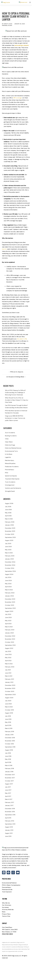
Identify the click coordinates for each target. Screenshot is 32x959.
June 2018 (8, 756)
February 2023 (9, 630)
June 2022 (8, 654)
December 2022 (10, 636)
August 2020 (9, 698)
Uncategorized (9, 485)
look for (4, 249)
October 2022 (9, 642)
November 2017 (10, 778)
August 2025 (9, 540)
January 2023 (9, 633)
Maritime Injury (9, 460)
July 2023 (8, 614)
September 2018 (10, 747)
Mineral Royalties (10, 463)
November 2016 (10, 812)
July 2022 (8, 651)
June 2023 (8, 617)
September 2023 (10, 608)
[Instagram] (13, 872)
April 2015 (8, 818)
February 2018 (9, 768)
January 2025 (9, 559)
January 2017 (9, 805)
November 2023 (10, 602)
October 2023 (9, 605)
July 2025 (8, 543)
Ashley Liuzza (8, 24)
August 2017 (9, 784)
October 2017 (9, 781)
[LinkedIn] (3, 872)
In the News (8, 454)
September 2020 (10, 694)
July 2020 (8, 701)
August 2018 (9, 750)
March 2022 (9, 664)
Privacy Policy (6, 914)
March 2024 (9, 590)
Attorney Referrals (8, 909)
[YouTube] (18, 872)
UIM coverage (17, 98)
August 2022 (9, 648)
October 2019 (9, 710)
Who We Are (6, 903)
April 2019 (8, 725)
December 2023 (10, 599)
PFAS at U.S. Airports (16, 372)
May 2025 (8, 550)
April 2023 (8, 624)
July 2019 (8, 716)
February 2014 (9, 821)
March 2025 (9, 553)
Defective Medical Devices (13, 448)
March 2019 (8, 728)
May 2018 (8, 759)
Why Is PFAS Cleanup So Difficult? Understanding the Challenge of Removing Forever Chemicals (15, 392)
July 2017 (8, 787)
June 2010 (8, 836)
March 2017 (8, 799)
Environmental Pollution (9, 883)
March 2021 (8, 676)
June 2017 (8, 790)
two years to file (22, 339)
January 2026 (9, 525)
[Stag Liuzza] (8, 2)
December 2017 (10, 775)
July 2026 (8, 506)
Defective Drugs (10, 445)
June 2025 (8, 546)
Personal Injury (7, 25)
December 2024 (10, 562)
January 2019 (9, 735)
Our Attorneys (6, 905)
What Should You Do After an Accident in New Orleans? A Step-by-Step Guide (17, 400)
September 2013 (10, 824)
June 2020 (8, 704)
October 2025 (9, 534)
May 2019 (8, 722)
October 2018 (9, 744)
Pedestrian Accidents (12, 466)
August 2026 (9, 503)
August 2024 (9, 574)
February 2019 (9, 731)
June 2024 (8, 580)
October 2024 (9, 568)
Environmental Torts (11, 451)
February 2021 (9, 679)
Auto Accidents (10, 433)
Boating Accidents (11, 436)
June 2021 (8, 673)
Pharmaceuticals (7, 889)
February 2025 (9, 556)
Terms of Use (6, 916)
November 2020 (10, 688)
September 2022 (10, 645)
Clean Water (9, 442)
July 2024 (8, 577)
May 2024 (8, 584)
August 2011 (8, 833)
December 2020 (10, 685)
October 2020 (9, 691)
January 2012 (9, 830)
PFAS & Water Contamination (11, 885)
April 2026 (8, 516)
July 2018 (8, 753)
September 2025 (10, 537)
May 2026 (8, 513)
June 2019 (8, 719)
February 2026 (9, 522)
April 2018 (8, 762)
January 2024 (9, 596)
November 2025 (10, 531)
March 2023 (9, 627)
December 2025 (10, 528)
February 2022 (9, 667)
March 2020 (9, 707)
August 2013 (9, 827)
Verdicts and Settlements (13, 488)
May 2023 (8, 620)
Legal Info (8, 457)
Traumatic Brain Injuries (12, 479)
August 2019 (9, 713)
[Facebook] (8, 872)
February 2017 (9, 802)
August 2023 (9, 611)
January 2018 (9, 771)
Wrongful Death (10, 491)
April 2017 (8, 796)
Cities (7, 439)
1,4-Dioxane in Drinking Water (15, 377)
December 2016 (10, 808)
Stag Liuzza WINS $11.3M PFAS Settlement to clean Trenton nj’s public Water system (15, 418)
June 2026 (8, 509)
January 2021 (9, 682)
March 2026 (9, 519)
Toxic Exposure (7, 892)
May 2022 (8, 657)
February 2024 (9, 593)
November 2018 (10, 741)
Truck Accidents (10, 482)
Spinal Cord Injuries (11, 476)
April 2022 (8, 660)
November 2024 (10, 565)
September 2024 (10, 571)
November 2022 (10, 639)
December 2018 (10, 738)
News (3, 912)
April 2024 (8, 587)
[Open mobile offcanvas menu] (30, 2)
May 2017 (8, 793)
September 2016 (10, 815)
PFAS (6, 473)
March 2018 (8, 765)
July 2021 (8, 670)
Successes (5, 907)
